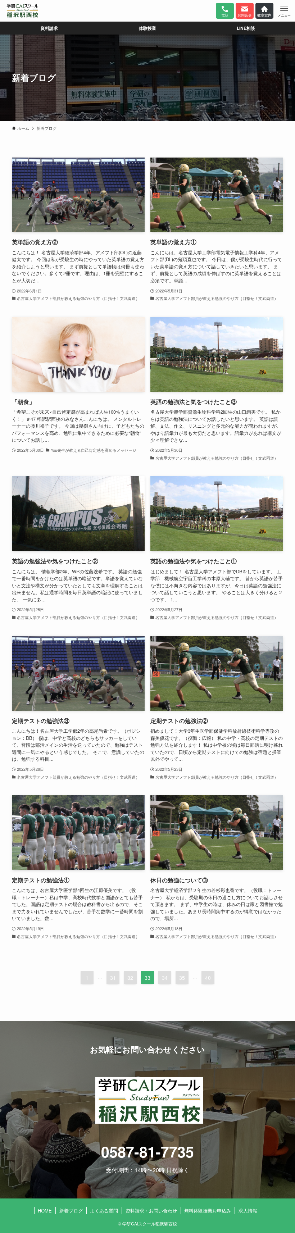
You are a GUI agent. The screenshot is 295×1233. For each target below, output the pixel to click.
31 (113, 977)
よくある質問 (104, 1210)
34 (165, 977)
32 (130, 977)
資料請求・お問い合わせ (151, 1210)
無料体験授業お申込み (207, 1210)
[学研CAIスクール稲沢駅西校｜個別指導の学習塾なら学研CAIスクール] (22, 11)
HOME (45, 1210)
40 (208, 977)
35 (182, 977)
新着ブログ (71, 1210)
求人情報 (248, 1210)
